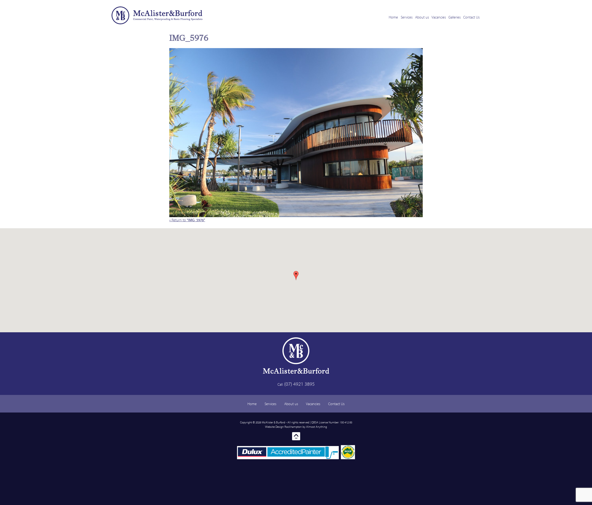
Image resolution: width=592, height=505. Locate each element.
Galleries (454, 17)
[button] (296, 275)
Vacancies (439, 17)
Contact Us (471, 17)
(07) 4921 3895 (299, 383)
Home (393, 17)
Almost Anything (316, 426)
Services (407, 17)
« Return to (187, 220)
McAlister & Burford (273, 422)
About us (422, 17)
